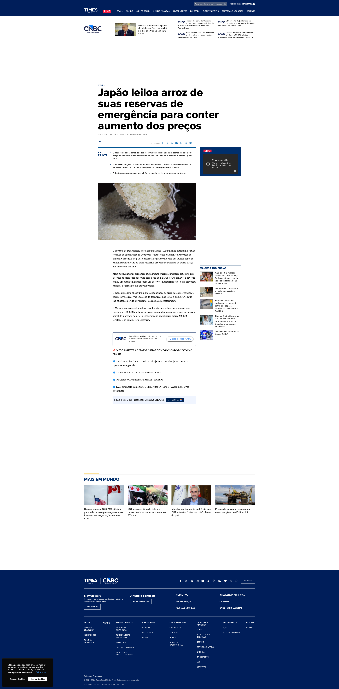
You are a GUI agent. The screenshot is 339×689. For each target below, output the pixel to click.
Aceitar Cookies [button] (38, 679)
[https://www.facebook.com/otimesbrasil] (180, 580)
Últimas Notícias (185, 608)
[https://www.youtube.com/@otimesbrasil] (202, 580)
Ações (226, 628)
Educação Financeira (121, 629)
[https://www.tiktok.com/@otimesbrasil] (208, 580)
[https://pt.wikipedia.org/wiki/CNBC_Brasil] (214, 580)
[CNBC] (93, 29)
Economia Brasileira (89, 629)
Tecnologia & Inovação (203, 636)
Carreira (225, 601)
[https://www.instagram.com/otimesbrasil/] (197, 580)
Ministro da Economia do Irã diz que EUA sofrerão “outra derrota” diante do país (191, 512)
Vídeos (145, 638)
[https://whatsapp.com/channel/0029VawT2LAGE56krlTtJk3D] (236, 580)
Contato (248, 581)
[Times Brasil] (90, 11)
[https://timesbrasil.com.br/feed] (219, 580)
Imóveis (200, 642)
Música (173, 638)
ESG (198, 662)
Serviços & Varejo (206, 647)
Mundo (129, 11)
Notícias (146, 628)
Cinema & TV (175, 628)
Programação (184, 601)
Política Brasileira (89, 641)
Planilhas (121, 642)
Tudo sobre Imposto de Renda (124, 653)
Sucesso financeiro (125, 647)
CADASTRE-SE (92, 607)
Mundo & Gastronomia (176, 644)
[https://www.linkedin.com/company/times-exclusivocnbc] (191, 580)
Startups (201, 667)
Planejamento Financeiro (123, 636)
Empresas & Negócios (232, 11)
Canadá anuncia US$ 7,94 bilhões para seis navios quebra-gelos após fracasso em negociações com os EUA (103, 514)
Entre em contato (141, 602)
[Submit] (225, 4)
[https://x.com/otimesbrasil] (186, 580)
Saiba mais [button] (41, 672)
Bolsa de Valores (231, 632)
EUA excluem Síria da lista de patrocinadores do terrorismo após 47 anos (147, 512)
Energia (200, 652)
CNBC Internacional (231, 608)
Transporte (203, 657)
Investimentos (180, 11)
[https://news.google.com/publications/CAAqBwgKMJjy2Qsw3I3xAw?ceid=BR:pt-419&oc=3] (225, 580)
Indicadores (90, 635)
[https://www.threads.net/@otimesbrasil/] (230, 580)
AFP (99, 141)
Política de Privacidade (93, 676)
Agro (199, 630)
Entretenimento (211, 11)
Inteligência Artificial (232, 595)
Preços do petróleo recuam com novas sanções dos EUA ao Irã (232, 511)
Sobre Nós (182, 595)
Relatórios (147, 632)
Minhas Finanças (161, 11)
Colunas (251, 11)
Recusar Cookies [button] (17, 679)
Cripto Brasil (143, 11)
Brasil (120, 11)
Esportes (194, 11)
